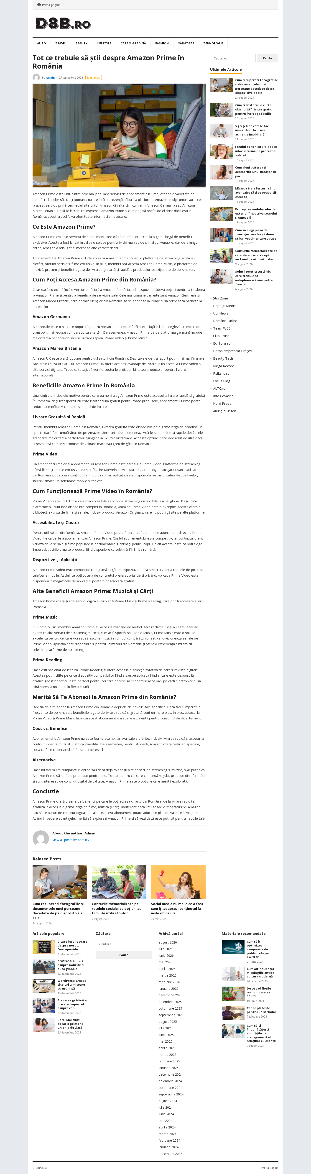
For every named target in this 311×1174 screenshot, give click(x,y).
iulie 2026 (166, 949)
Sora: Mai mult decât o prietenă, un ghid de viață (71, 1024)
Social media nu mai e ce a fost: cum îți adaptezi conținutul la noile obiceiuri (177, 908)
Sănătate (186, 43)
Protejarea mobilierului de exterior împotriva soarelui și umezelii (256, 213)
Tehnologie (213, 43)
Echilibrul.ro (222, 343)
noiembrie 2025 (170, 1002)
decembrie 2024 (170, 1074)
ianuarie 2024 (168, 1147)
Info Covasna (223, 396)
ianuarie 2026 (168, 988)
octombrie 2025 (170, 1008)
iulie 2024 (166, 1107)
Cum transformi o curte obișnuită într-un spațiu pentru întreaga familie (253, 109)
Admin (50, 77)
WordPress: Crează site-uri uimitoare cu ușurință (72, 984)
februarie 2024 (169, 1140)
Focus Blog (221, 381)
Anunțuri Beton (224, 411)
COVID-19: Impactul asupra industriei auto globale (72, 965)
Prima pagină (51, 4)
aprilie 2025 (167, 1048)
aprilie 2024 (167, 1127)
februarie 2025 (169, 1061)
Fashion (162, 43)
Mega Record (223, 365)
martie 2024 (167, 1134)
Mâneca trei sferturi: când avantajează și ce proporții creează (255, 192)
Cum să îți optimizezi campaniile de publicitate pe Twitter (258, 949)
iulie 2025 (166, 1028)
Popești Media (224, 305)
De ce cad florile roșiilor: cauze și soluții (259, 992)
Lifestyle (104, 43)
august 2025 (168, 1021)
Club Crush (221, 335)
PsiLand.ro (221, 373)
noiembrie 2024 (170, 1081)
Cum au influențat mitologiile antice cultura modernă (260, 973)
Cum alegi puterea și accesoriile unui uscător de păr (256, 171)
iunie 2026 (166, 955)
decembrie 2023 (170, 1153)
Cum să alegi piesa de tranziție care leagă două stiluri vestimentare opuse (255, 234)
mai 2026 (165, 962)
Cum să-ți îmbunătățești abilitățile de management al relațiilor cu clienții (261, 1033)
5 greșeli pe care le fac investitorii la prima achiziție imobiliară (252, 130)
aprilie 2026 (167, 969)
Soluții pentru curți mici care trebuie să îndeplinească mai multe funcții (254, 277)
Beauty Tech (223, 358)
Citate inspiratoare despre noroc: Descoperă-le (72, 945)
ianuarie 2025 (168, 1068)
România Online (225, 320)
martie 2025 (167, 1054)
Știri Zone (220, 298)
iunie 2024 (166, 1114)
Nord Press (222, 403)
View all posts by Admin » (70, 840)
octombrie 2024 (170, 1087)
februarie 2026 (169, 982)
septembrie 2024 (171, 1094)
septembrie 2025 (171, 1015)
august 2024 (168, 1101)
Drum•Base (40, 1168)
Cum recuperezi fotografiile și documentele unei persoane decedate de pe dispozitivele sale (58, 910)
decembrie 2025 (170, 995)
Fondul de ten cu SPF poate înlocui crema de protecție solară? (256, 151)
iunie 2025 (166, 1035)
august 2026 (168, 942)
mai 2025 (165, 1041)
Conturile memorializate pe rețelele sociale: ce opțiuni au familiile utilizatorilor (116, 908)
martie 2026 (167, 975)
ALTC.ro (219, 388)
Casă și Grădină (133, 43)
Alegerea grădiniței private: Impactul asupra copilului (72, 1004)
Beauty (81, 43)
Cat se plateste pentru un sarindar (261, 1010)
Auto (41, 43)
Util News (220, 313)
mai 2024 (165, 1120)
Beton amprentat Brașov (232, 350)
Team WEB (222, 328)
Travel (60, 43)
